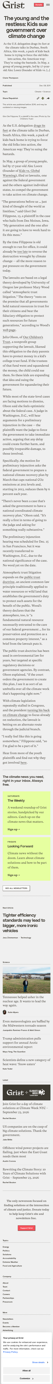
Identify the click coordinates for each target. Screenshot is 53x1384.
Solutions (7, 1254)
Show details (38, 1362)
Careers (6, 1294)
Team (5, 1286)
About (5, 1283)
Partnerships (8, 1298)
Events (6, 1323)
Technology (26, 937)
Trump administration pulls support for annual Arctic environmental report (22, 1043)
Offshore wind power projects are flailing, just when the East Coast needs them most (25, 1152)
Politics (6, 1250)
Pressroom (8, 1302)
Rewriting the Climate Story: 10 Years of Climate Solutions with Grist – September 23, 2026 (24, 1173)
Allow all (26, 1370)
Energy (6, 1247)
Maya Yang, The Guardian (14, 1051)
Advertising (8, 1330)
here (23, 762)
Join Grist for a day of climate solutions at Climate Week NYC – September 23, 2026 (25, 1108)
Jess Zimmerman (10, 937)
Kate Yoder (8, 1069)
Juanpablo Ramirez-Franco (15, 1030)
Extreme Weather (10, 1262)
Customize (25, 1378)
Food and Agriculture (12, 1266)
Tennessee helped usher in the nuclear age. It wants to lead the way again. (24, 1001)
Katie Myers (13, 1012)
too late (22, 251)
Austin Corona (9, 1161)
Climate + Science (42, 91)
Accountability (9, 1258)
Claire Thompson (10, 78)
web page (9, 330)
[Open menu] (48, 4)
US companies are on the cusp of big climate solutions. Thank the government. (25, 1131)
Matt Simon (35, 1030)
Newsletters (8, 1319)
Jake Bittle (7, 1139)
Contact (6, 1290)
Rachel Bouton (9, 1118)
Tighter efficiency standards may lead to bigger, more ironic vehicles (24, 922)
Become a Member (11, 1326)
